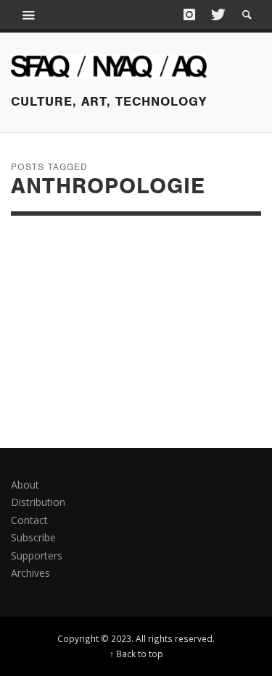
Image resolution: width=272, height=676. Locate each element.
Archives (30, 573)
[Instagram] (189, 14)
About (25, 484)
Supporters (36, 555)
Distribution (38, 502)
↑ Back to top (136, 653)
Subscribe (33, 537)
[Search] (29, 14)
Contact (29, 520)
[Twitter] (217, 14)
